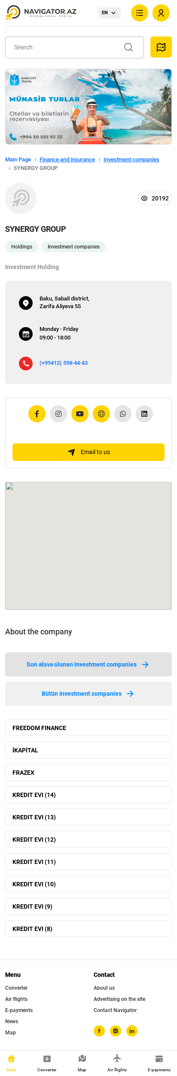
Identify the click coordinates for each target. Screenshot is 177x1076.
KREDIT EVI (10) (34, 884)
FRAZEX (23, 772)
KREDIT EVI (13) (34, 817)
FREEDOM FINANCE (39, 727)
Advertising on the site (119, 999)
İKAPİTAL (25, 750)
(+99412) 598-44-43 (64, 363)
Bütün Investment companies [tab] (82, 693)
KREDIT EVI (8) (32, 928)
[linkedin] (131, 1031)
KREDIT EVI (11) (34, 861)
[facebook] (99, 1031)
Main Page (18, 159)
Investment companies (131, 159)
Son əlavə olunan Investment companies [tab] (82, 664)
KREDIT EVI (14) (34, 794)
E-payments (19, 1010)
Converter (16, 988)
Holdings (21, 247)
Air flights (16, 999)
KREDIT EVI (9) (32, 906)
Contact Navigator (115, 1010)
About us (104, 988)
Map (10, 1033)
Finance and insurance (67, 159)
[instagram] (115, 1031)
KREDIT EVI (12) (34, 839)
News (11, 1021)
